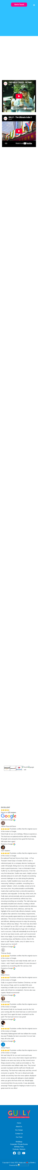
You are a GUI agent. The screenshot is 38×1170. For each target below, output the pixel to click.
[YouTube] (23, 1153)
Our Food (19, 1137)
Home (19, 1123)
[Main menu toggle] (34, 5)
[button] (19, 5)
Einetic (32, 1162)
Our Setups (19, 1130)
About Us (19, 1126)
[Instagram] (19, 1153)
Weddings (19, 1142)
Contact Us (19, 1133)
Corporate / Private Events (19, 1144)
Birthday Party (19, 1147)
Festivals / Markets (19, 1149)
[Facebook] (14, 1153)
